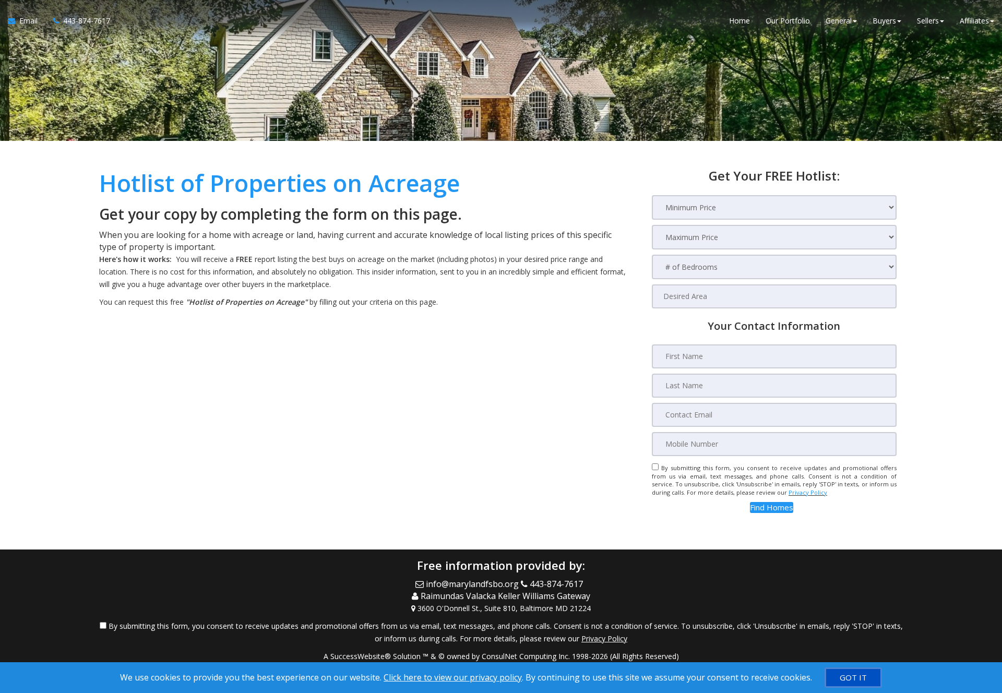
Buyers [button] (884, 21)
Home (739, 21)
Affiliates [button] (974, 21)
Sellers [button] (928, 21)
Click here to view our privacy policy (453, 677)
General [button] (839, 21)
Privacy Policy (808, 492)
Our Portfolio (788, 21)
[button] (771, 507)
